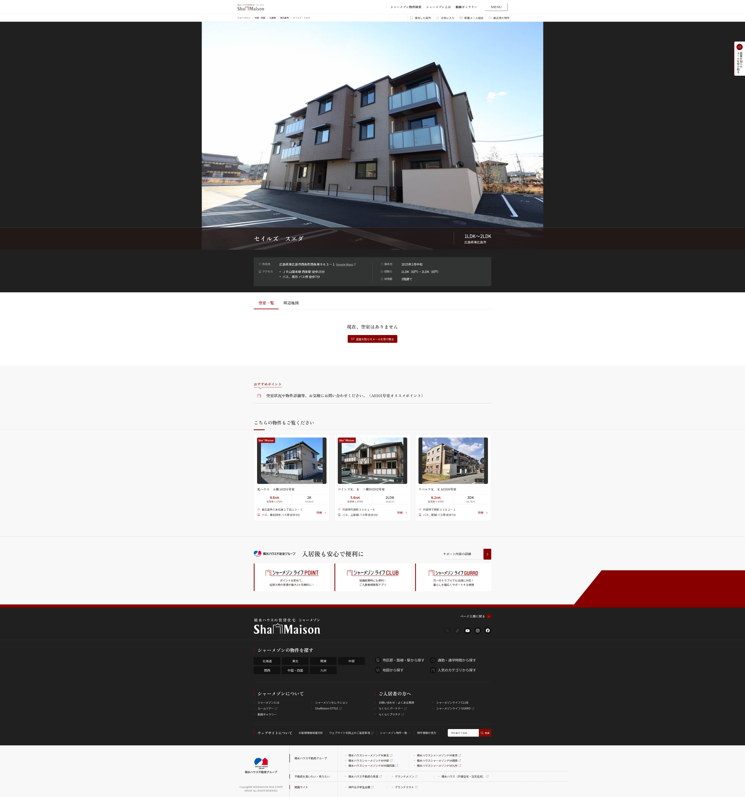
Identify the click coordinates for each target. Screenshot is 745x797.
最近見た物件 (501, 18)
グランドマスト (404, 787)
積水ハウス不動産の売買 (363, 776)
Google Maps (344, 264)
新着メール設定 (473, 18)
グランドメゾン (404, 776)
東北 (295, 661)
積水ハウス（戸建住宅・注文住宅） (463, 776)
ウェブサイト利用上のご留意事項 (349, 733)
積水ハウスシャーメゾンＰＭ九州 (437, 765)
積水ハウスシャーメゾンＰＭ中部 (368, 760)
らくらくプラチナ (389, 714)
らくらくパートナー (391, 708)
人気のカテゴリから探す (457, 669)
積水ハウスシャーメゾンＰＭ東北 (368, 755)
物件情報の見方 (426, 733)
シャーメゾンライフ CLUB (452, 702)
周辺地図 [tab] (291, 303)
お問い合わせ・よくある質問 (396, 702)
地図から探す (393, 669)
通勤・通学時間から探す (457, 659)
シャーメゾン (243, 17)
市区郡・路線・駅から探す (403, 659)
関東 (323, 661)
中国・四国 (260, 17)
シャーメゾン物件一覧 (393, 733)
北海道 (267, 661)
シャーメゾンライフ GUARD (453, 708)
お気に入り (448, 18)
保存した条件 (423, 18)
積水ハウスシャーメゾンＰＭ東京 (437, 755)
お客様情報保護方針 (311, 733)
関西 (267, 670)
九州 (323, 670)
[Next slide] (322, 461)
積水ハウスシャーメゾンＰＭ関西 (437, 760)
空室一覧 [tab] (266, 303)
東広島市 (284, 17)
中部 (351, 661)
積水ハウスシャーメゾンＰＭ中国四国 (371, 765)
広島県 (272, 17)
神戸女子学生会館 (359, 787)
